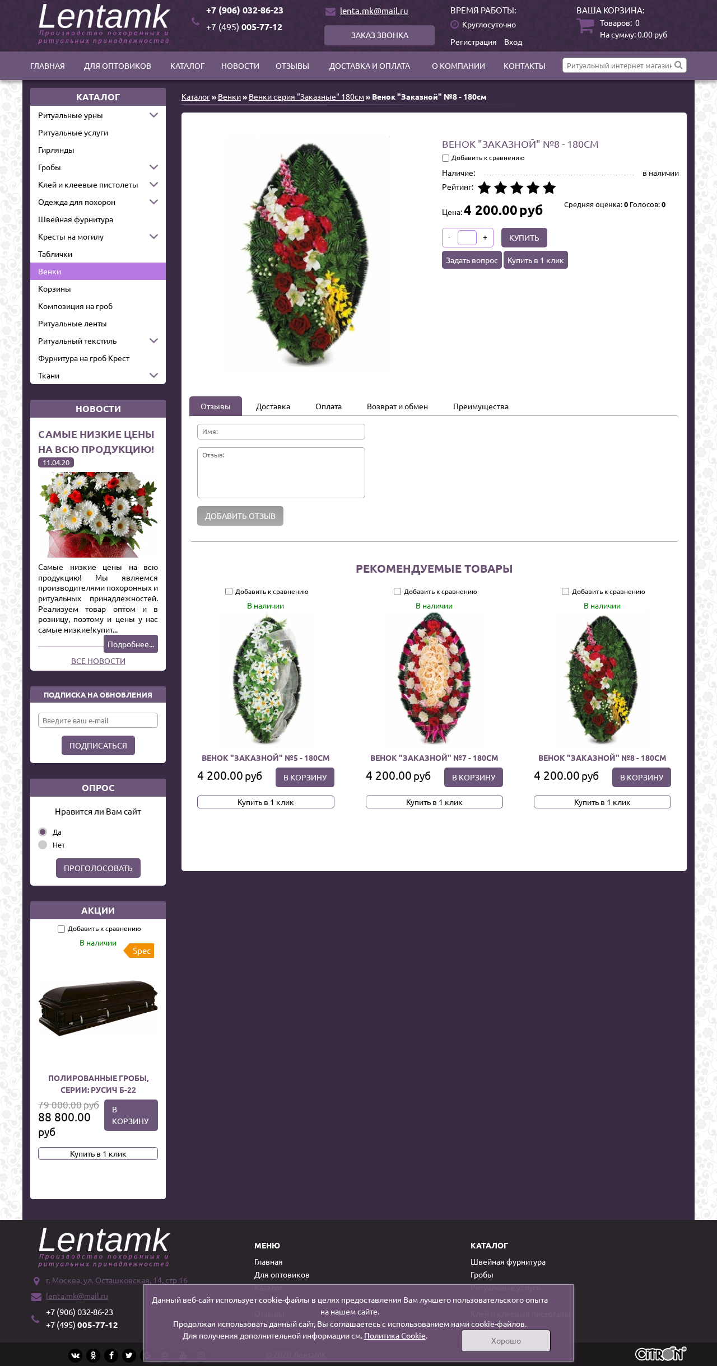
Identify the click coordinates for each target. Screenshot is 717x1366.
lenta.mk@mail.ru (374, 10)
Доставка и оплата (369, 65)
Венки (49, 271)
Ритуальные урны (70, 115)
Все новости (98, 661)
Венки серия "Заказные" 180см (306, 96)
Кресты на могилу (71, 236)
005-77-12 (244, 26)
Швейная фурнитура (75, 219)
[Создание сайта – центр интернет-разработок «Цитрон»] (661, 1355)
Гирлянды (56, 149)
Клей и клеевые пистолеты (88, 184)
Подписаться (98, 745)
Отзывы (292, 65)
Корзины (54, 288)
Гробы (49, 167)
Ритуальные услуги (73, 132)
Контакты (525, 65)
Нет (59, 844)
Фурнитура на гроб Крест (83, 358)
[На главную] (106, 24)
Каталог (187, 65)
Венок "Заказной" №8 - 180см (602, 757)
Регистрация (473, 41)
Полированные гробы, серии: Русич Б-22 (98, 1083)
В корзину (130, 1115)
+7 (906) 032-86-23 (244, 10)
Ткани (48, 375)
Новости (240, 65)
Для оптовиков (117, 65)
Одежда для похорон (76, 202)
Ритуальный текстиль (77, 340)
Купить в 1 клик (98, 1153)
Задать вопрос (472, 260)
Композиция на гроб (75, 306)
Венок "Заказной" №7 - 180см (434, 757)
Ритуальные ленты (72, 323)
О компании (458, 65)
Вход (513, 41)
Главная (47, 65)
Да (57, 831)
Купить (524, 237)
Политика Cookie (395, 1335)
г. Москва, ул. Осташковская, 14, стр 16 (117, 1280)
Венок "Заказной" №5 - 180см (266, 757)
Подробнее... (131, 644)
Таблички (55, 254)
